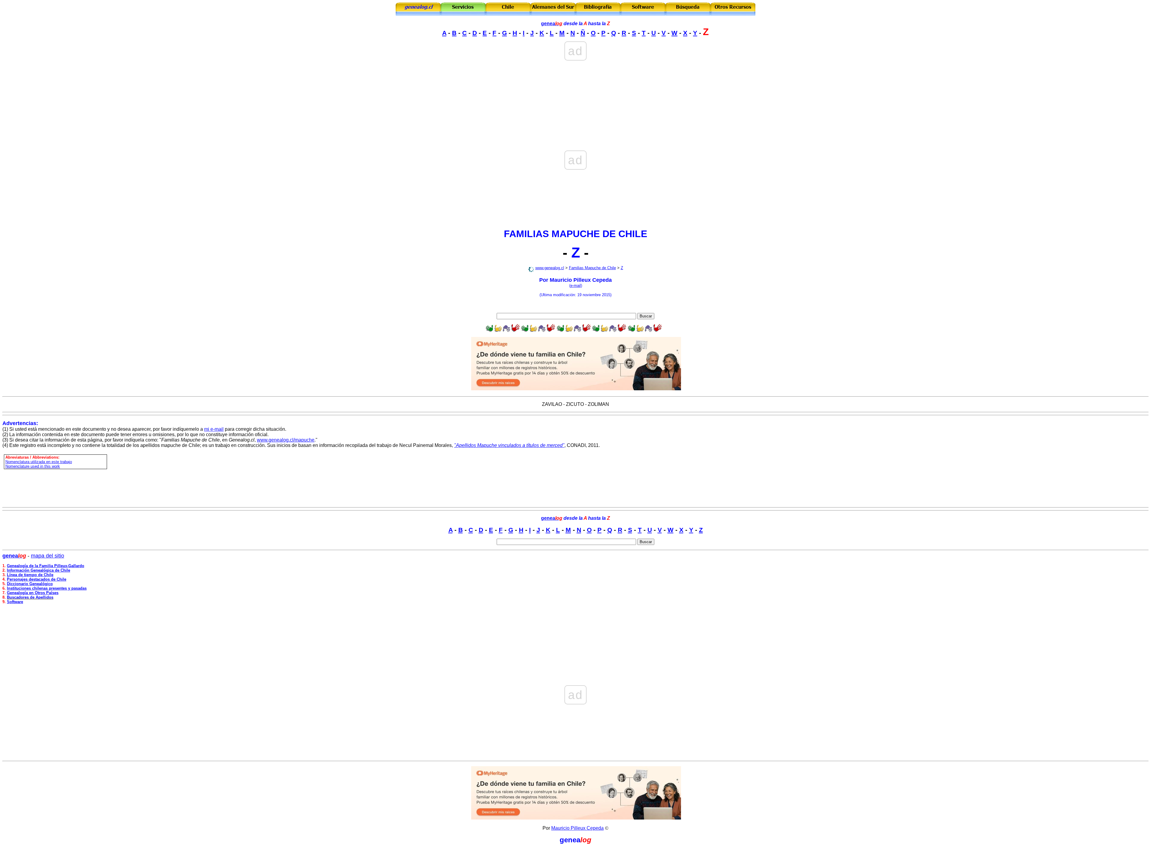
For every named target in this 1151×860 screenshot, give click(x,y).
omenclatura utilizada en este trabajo (40, 462)
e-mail (575, 285)
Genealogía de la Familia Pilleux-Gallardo (45, 566)
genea (551, 23)
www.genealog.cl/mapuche (285, 439)
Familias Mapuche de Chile (592, 268)
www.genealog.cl (549, 268)
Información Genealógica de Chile (38, 570)
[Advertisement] (575, 82)
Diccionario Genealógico (30, 584)
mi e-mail (214, 429)
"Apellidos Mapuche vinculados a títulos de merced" (509, 445)
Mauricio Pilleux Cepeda (577, 828)
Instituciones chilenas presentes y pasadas (47, 588)
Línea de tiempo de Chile (30, 575)
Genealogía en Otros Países (32, 593)
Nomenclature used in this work (32, 466)
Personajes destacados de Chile (36, 579)
